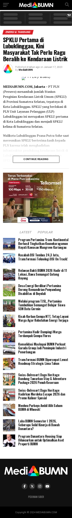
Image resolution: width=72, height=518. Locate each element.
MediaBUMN (26, 69)
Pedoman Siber (36, 497)
